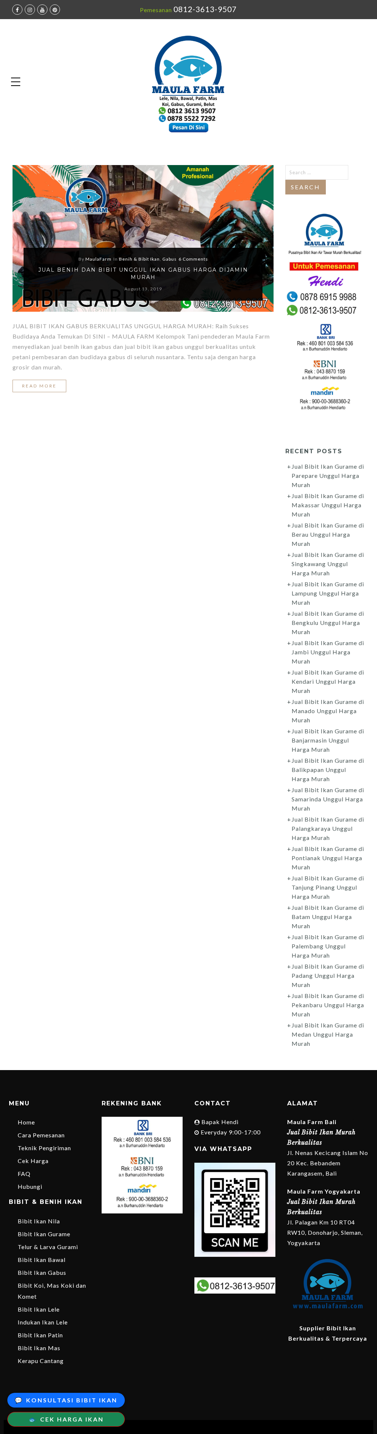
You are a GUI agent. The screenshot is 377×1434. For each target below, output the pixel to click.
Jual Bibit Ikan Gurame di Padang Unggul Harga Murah (328, 975)
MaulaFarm (98, 259)
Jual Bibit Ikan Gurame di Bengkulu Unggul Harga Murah (328, 622)
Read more (39, 386)
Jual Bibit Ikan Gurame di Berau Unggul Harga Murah (328, 534)
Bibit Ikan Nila (39, 1220)
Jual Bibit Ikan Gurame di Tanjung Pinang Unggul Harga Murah (328, 887)
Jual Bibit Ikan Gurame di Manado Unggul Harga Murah (328, 710)
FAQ (24, 1173)
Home (26, 1122)
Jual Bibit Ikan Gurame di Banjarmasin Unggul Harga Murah (328, 740)
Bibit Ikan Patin (40, 1334)
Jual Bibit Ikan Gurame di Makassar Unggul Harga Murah (328, 505)
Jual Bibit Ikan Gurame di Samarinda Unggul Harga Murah (328, 799)
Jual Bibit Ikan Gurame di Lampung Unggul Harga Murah (328, 593)
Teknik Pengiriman (44, 1147)
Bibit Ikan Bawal (42, 1259)
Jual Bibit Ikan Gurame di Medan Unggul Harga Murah (328, 1034)
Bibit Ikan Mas (39, 1347)
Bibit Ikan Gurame (44, 1233)
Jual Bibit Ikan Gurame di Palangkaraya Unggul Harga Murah (328, 828)
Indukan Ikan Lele (43, 1322)
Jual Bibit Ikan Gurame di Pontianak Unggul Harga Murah (328, 857)
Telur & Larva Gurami (48, 1246)
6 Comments (193, 259)
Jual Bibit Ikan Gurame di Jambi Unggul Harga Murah (328, 652)
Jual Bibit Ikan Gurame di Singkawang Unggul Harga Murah (328, 563)
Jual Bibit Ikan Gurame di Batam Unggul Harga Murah (328, 916)
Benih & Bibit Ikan (139, 259)
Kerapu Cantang (41, 1360)
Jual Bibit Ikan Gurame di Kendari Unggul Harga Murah (328, 681)
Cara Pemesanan (41, 1134)
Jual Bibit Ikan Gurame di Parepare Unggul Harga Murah (328, 475)
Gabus (169, 259)
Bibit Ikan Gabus (42, 1272)
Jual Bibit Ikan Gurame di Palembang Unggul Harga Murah (328, 946)
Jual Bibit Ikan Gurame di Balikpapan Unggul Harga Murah (328, 769)
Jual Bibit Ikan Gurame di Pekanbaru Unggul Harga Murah (328, 1005)
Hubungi (30, 1186)
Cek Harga (33, 1160)
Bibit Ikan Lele (39, 1309)
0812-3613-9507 (205, 9)
